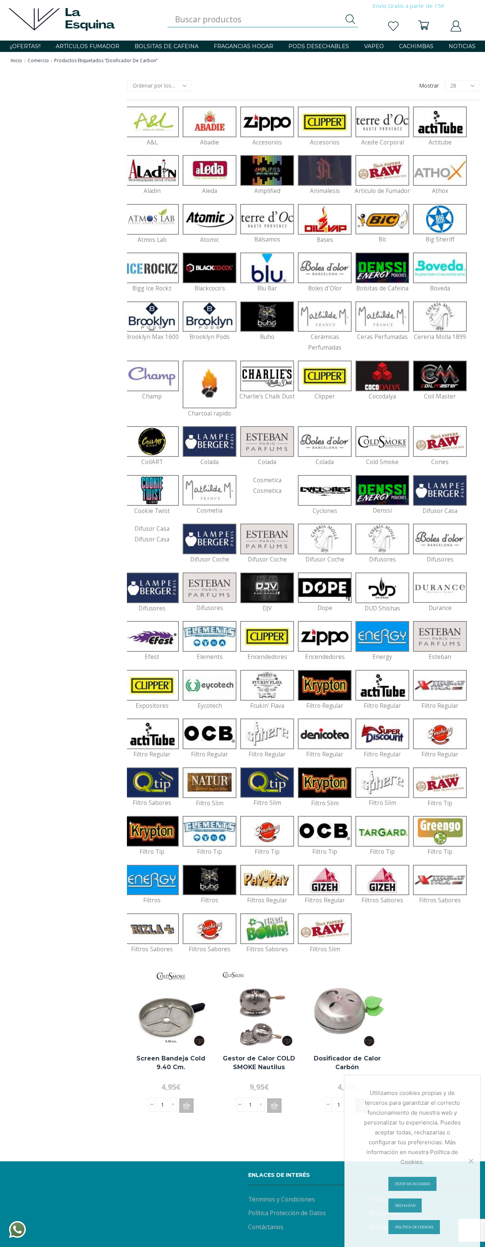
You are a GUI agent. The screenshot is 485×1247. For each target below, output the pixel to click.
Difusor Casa (152, 534)
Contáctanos (265, 1227)
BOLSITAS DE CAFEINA (167, 46)
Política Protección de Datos (287, 1213)
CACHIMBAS (416, 46)
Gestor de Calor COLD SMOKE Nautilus (259, 1062)
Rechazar (405, 1205)
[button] (186, 1105)
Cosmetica (267, 485)
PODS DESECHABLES (318, 46)
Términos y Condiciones (281, 1199)
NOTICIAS (462, 46)
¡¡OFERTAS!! (25, 46)
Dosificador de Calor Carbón (347, 1062)
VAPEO (374, 46)
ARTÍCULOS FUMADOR (87, 46)
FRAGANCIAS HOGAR (243, 46)
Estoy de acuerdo (412, 1184)
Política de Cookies (414, 1227)
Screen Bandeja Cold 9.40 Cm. (170, 1062)
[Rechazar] (470, 1161)
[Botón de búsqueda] (350, 19)
